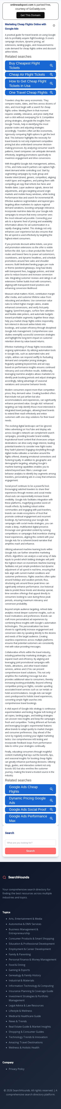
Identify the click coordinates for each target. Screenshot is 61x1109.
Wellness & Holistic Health (24, 1047)
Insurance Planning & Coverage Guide (31, 991)
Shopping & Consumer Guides (26, 1031)
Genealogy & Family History (25, 975)
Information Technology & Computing (31, 985)
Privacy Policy (16, 1069)
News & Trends (18, 1021)
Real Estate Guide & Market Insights (30, 1026)
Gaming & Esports (19, 970)
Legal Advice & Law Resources (26, 1005)
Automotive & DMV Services (25, 924)
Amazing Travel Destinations (26, 1042)
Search (30, 851)
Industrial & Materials (21, 980)
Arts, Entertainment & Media (25, 918)
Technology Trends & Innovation (28, 1037)
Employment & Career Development (30, 949)
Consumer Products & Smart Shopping (31, 938)
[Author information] (54, 25)
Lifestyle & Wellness (20, 1011)
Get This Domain (30, 15)
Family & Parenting (20, 954)
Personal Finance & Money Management (32, 959)
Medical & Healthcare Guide (25, 1016)
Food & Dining (17, 965)
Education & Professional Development (32, 943)
